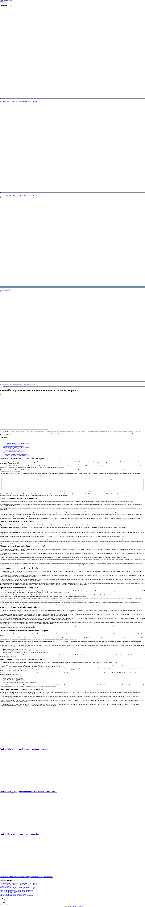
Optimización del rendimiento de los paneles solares (15, 448)
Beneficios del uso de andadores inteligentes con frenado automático (26, 877)
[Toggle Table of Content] (1, 440)
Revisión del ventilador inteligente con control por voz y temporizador (16, 895)
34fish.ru (74, 906)
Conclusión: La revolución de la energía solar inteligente (17, 455)
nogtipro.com (80, 906)
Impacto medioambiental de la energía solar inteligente (15, 454)
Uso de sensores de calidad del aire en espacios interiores (13, 894)
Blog (1, 98)
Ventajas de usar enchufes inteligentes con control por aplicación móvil (17, 888)
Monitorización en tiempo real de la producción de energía (16, 447)
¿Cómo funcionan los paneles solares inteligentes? (14, 444)
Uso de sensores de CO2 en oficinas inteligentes (11, 893)
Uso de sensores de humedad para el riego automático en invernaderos (16, 890)
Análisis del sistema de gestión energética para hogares (21, 834)
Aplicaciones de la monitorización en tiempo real (14, 450)
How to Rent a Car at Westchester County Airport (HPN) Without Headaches (18, 101)
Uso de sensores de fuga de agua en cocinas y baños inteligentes (15, 891)
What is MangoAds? (5, 290)
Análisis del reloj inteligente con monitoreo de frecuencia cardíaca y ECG (28, 792)
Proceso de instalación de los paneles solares (13, 446)
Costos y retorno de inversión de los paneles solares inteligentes (17, 452)
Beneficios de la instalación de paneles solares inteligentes (16, 443)
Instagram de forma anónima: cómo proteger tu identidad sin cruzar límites (17, 384)
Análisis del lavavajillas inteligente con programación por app (24, 749)
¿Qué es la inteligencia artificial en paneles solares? (15, 451)
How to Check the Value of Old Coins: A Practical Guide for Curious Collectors (19, 195)
